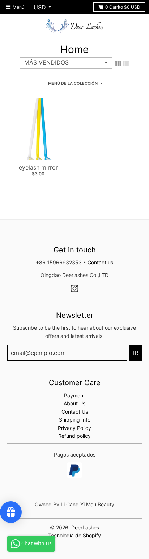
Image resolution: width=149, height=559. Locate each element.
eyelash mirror (38, 167)
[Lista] (126, 63)
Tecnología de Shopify (74, 535)
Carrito (122, 7)
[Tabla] (118, 63)
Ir (135, 352)
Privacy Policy (74, 428)
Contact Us (74, 412)
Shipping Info (74, 420)
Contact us (100, 262)
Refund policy (74, 436)
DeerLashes (85, 527)
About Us (74, 403)
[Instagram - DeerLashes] (74, 288)
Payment (74, 395)
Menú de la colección (73, 83)
